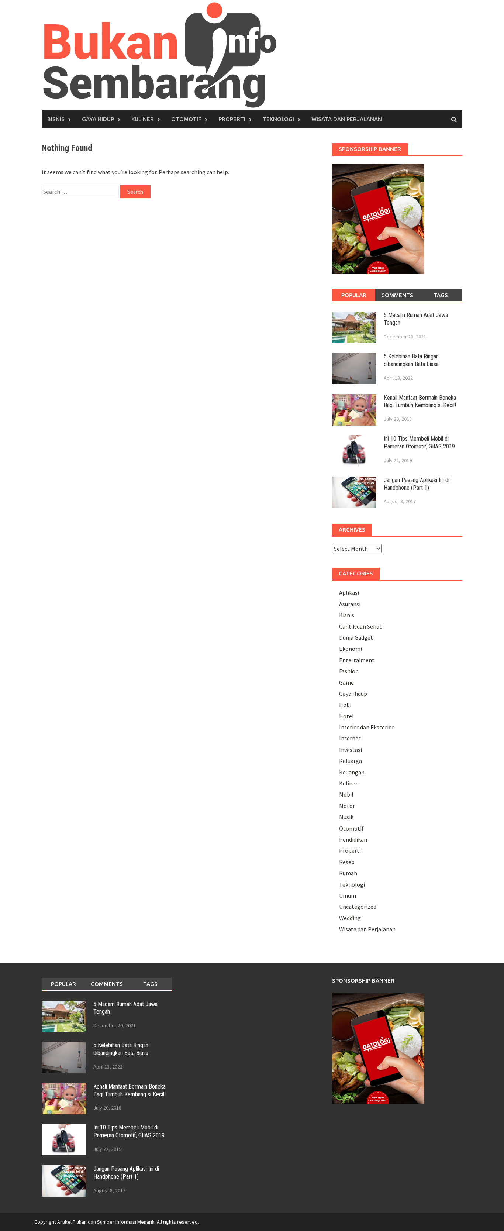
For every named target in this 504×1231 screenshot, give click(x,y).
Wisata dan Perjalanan (346, 119)
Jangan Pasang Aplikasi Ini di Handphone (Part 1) (416, 484)
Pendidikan (353, 839)
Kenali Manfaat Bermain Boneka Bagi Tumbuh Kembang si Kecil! (420, 401)
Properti (231, 119)
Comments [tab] (397, 295)
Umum (347, 895)
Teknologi (278, 119)
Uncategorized (357, 906)
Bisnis (56, 119)
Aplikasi (349, 592)
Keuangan (352, 772)
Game (346, 682)
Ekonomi (350, 648)
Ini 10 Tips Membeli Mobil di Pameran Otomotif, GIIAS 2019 (419, 442)
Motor (347, 805)
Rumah (348, 873)
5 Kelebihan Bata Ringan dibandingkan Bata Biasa (411, 360)
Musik (346, 817)
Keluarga (350, 760)
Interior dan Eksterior (366, 727)
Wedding (350, 918)
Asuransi (349, 604)
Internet (350, 738)
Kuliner (142, 119)
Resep (347, 862)
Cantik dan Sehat (360, 626)
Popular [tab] (353, 295)
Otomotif (186, 119)
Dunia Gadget (356, 637)
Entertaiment (356, 660)
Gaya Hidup (98, 119)
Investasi (350, 749)
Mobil (346, 794)
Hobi (345, 704)
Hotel (346, 716)
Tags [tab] (441, 295)
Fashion (349, 671)
